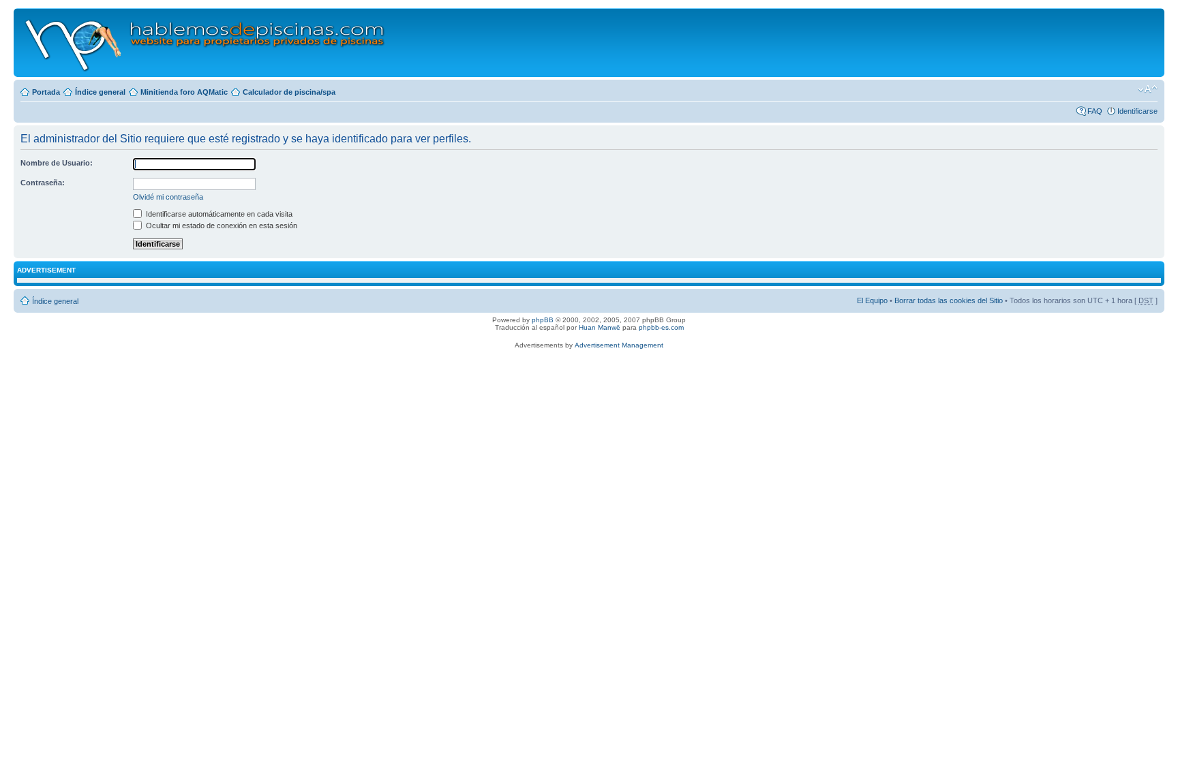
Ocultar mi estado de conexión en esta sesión (220, 225)
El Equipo (872, 300)
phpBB (543, 320)
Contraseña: (42, 183)
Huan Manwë (599, 327)
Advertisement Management (619, 345)
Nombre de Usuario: (56, 163)
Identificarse (1137, 111)
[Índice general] (205, 43)
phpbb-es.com (661, 327)
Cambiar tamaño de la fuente (1148, 89)
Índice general (100, 92)
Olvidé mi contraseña (168, 197)
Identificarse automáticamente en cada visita (218, 214)
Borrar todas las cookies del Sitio (948, 300)
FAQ (1094, 111)
